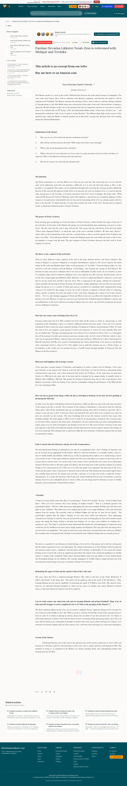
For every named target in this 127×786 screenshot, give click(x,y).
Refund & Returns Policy (81, 766)
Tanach (58, 753)
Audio (42, 6)
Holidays (58, 761)
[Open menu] (9, 6)
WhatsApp (86, 42)
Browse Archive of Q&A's (81, 759)
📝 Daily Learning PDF (100, 42)
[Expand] (8, 36)
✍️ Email (74, 42)
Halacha (40, 753)
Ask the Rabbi (78, 756)
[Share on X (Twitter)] (50, 691)
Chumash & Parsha (61, 751)
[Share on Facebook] (54, 691)
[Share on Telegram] (46, 691)
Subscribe (41, 761)
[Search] (80, 13)
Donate (97, 2)
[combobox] (56, 13)
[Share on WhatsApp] (42, 691)
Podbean (94, 751)
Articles (21, 6)
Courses (76, 753)
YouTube (94, 753)
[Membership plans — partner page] (84, 6)
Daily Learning (32, 6)
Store (75, 761)
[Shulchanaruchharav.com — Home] (5, 6)
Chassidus (59, 756)
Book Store (51, 6)
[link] (35, 21)
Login (39, 759)
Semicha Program (79, 751)
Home (7, 21)
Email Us (114, 751)
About (59, 6)
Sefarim (58, 759)
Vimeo (94, 756)
